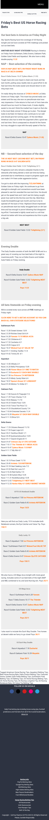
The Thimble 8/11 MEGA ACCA (24, 445)
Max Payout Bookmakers (24, 792)
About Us (24, 714)
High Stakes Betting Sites (24, 790)
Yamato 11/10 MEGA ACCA (22, 336)
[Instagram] (31, 691)
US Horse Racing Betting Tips (35, 679)
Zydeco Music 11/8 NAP (22, 447)
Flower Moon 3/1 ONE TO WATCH (25, 370)
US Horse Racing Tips (8, 681)
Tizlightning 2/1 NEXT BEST (23, 481)
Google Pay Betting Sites (24, 785)
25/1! (46, 581)
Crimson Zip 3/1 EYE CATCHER (23, 442)
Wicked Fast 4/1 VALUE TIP (22, 348)
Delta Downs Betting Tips (29, 674)
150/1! (3, 527)
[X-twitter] (18, 691)
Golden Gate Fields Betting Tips (18, 676)
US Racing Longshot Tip (28, 681)
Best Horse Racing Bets (9, 674)
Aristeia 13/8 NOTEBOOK (21, 463)
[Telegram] (37, 691)
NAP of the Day (24, 810)
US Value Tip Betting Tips (23, 683)
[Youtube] (24, 691)
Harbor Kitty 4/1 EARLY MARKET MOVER (28, 484)
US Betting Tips (16, 679)
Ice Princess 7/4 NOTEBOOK (22, 375)
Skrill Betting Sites (24, 787)
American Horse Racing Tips (17, 672)
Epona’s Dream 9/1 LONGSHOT (23, 381)
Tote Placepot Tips (24, 808)
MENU (41, 4)
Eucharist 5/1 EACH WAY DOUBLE (25, 372)
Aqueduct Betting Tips (39, 672)
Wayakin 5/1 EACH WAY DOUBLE (25, 414)
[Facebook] (12, 691)
